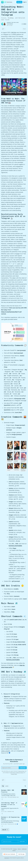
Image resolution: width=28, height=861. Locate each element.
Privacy (15, 849)
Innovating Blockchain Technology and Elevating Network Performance (10, 821)
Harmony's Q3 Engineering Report (10, 818)
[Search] (25, 786)
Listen (24, 24)
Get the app (21, 854)
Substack (6, 858)
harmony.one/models (15, 545)
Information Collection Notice (16, 772)
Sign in (25, 2)
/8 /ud (10, 527)
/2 (15, 485)
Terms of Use (21, 771)
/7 (12, 519)
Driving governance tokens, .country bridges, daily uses (8, 794)
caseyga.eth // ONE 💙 (13, 824)
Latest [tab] (6, 786)
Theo (9, 797)
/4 (19, 499)
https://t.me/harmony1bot (9, 312)
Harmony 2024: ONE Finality (7, 791)
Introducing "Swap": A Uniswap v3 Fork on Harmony (9, 804)
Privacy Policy (14, 774)
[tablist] (5, 786)
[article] (14, 794)
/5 (17, 505)
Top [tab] (3, 786)
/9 (14, 534)
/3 (18, 492)
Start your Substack (10, 854)
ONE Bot (13, 32)
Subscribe (19, 2)
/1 (9, 475)
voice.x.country (5, 751)
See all (4, 829)
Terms (19, 849)
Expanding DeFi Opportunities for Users (10, 809)
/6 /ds (17, 512)
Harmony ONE (10, 22)
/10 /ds (17, 541)
